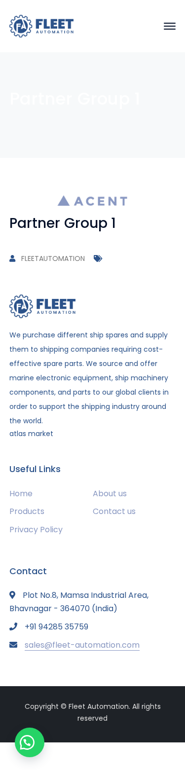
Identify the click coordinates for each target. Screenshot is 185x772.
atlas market (31, 434)
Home (21, 493)
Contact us (114, 511)
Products (26, 511)
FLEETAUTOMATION (53, 258)
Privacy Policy (36, 529)
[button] (29, 742)
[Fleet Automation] (41, 25)
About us (110, 493)
